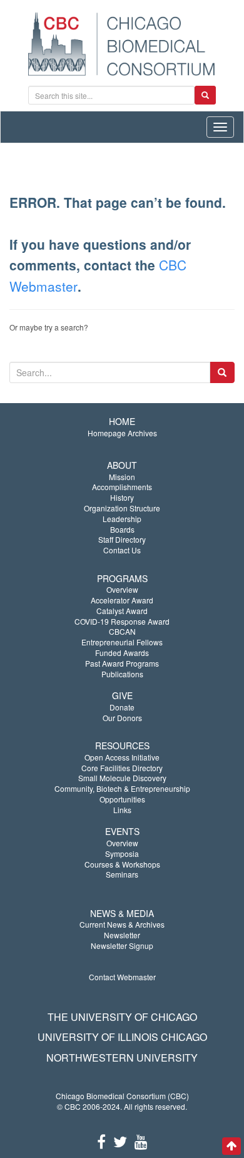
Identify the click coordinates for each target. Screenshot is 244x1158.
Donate (122, 707)
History (122, 497)
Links (122, 809)
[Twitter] (120, 1141)
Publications (122, 674)
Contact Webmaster (122, 976)
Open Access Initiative (122, 757)
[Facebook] (101, 1141)
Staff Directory (122, 539)
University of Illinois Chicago (122, 1037)
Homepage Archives (122, 433)
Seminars (122, 874)
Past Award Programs (122, 663)
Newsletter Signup (122, 945)
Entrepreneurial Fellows (122, 642)
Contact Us (122, 550)
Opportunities (122, 799)
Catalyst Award (122, 610)
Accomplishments (122, 486)
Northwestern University (122, 1057)
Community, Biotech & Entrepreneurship (122, 788)
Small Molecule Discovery (122, 777)
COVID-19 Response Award (122, 621)
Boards (122, 529)
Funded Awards (122, 652)
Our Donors (122, 717)
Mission (122, 476)
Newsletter (122, 935)
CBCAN (122, 631)
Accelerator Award (122, 600)
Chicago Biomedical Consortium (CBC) (122, 1095)
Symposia (122, 853)
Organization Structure (122, 508)
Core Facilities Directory (122, 767)
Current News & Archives (122, 924)
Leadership (122, 518)
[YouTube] (141, 1141)
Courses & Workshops (122, 864)
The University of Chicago (122, 1017)
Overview (122, 589)
